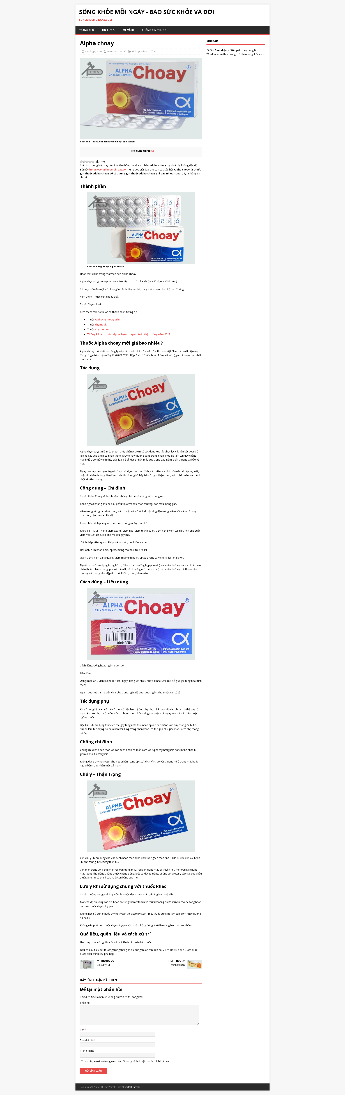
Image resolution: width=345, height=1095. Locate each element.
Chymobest (102, 329)
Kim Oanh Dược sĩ (116, 51)
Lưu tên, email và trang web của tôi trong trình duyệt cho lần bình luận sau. (127, 1061)
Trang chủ (86, 30)
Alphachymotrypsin (107, 319)
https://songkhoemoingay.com (108, 169)
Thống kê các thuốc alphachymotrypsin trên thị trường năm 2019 (128, 334)
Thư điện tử (87, 1040)
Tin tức (107, 30)
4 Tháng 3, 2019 (93, 51)
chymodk (101, 324)
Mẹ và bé (128, 30)
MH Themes (134, 1087)
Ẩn (152, 150)
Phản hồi (85, 1002)
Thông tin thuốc (154, 30)
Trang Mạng (87, 1050)
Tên (82, 1030)
